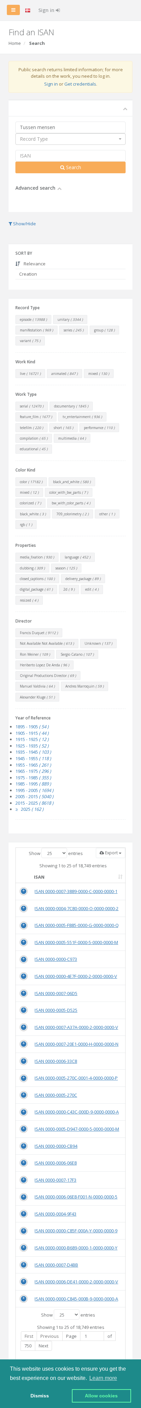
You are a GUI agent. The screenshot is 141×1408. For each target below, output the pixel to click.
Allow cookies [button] (101, 1395)
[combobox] (70, 139)
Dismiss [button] (39, 1395)
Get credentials (80, 84)
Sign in (47, 10)
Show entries (56, 853)
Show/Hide (24, 224)
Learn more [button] (103, 1378)
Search (73, 167)
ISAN (39, 877)
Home (15, 43)
